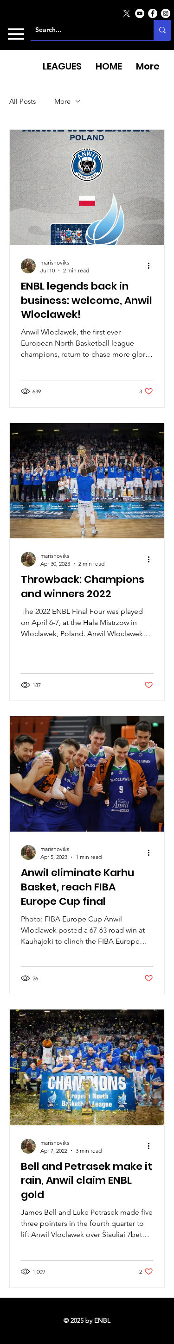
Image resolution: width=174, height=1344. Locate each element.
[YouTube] (139, 13)
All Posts (22, 101)
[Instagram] (165, 13)
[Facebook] (152, 13)
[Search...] (162, 30)
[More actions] (151, 265)
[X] (126, 13)
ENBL (102, 1320)
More (62, 101)
